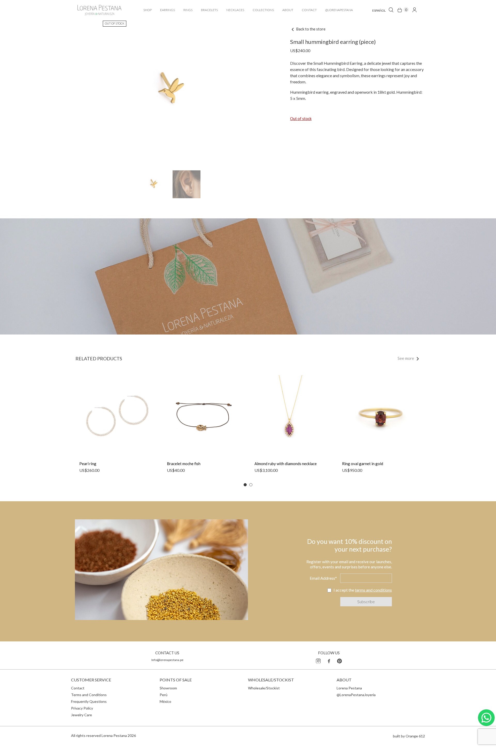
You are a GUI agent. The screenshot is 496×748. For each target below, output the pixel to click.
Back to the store (310, 29)
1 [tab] (245, 484)
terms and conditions (373, 589)
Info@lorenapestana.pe (167, 660)
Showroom (168, 688)
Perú (163, 695)
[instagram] (318, 660)
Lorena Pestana (349, 688)
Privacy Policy (82, 708)
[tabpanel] (116, 426)
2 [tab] (250, 484)
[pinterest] (339, 660)
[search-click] (391, 9)
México (165, 701)
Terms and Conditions (89, 695)
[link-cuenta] (414, 9)
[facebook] (329, 660)
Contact (77, 688)
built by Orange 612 (409, 736)
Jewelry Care (81, 715)
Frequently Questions (89, 701)
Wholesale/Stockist (264, 688)
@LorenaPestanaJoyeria (356, 695)
